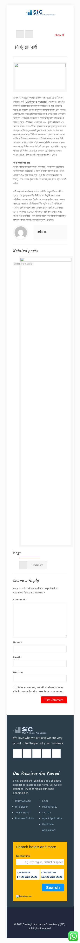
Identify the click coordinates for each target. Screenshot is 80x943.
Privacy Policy (49, 806)
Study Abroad (23, 800)
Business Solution (25, 818)
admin (41, 231)
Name (17, 642)
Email (17, 657)
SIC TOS (46, 812)
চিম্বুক (17, 552)
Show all (59, 35)
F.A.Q (45, 800)
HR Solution (21, 806)
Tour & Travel (22, 812)
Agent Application (52, 818)
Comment (20, 599)
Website (18, 672)
